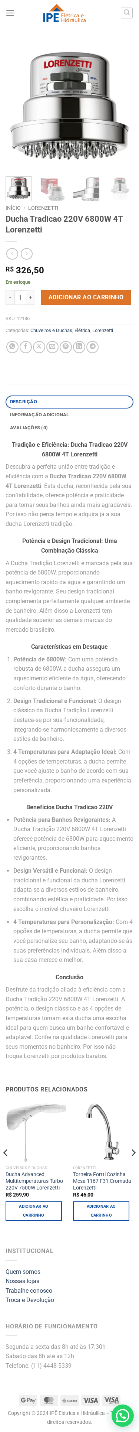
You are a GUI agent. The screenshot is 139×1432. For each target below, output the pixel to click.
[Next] (121, 105)
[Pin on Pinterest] (66, 347)
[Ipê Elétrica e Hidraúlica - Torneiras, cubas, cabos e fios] (64, 13)
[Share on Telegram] (92, 347)
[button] (10, 13)
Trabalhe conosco (29, 1290)
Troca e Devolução (30, 1300)
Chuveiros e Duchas (51, 330)
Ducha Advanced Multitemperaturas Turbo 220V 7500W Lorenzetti (34, 1180)
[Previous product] (26, 254)
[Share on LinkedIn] (79, 347)
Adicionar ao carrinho (86, 297)
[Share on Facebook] (26, 347)
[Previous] (17, 105)
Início (13, 208)
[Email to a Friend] (52, 347)
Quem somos (23, 1271)
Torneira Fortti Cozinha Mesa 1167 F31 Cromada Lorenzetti (102, 1180)
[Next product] (12, 254)
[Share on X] (39, 347)
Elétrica (82, 330)
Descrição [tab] (23, 401)
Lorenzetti (43, 208)
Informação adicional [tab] (39, 414)
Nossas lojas (22, 1281)
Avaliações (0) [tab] (29, 427)
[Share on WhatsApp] (12, 347)
